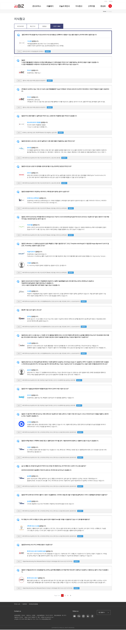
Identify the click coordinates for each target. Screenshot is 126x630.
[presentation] (20, 25)
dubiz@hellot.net (48, 617)
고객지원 (91, 6)
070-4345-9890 (23, 619)
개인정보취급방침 (33, 604)
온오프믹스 (36, 6)
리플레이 (50, 6)
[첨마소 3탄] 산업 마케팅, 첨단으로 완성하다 (37, 80)
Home (104, 11)
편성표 (103, 6)
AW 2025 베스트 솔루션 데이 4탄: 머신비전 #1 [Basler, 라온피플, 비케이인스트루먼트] (47, 208)
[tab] (20, 26)
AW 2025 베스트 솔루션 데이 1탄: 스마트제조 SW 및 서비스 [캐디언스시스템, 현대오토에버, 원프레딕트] (52, 432)
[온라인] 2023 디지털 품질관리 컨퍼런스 (36, 51)
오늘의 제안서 (64, 6)
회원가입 (110, 1)
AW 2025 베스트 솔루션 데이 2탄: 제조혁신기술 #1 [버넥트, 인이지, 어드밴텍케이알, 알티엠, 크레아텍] (51, 380)
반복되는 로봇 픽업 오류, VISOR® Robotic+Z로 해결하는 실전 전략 (42, 132)
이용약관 (24, 604)
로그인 (105, 1)
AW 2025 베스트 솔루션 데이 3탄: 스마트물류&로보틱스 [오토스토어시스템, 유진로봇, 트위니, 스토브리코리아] (54, 301)
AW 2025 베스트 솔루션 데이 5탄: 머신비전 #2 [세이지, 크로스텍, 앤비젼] (44, 157)
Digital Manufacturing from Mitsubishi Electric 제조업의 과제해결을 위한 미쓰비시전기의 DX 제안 (50, 561)
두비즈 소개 (17, 604)
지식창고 (78, 6)
